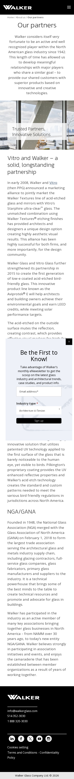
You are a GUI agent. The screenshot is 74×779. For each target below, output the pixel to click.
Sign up (38, 420)
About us (21, 17)
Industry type (27, 403)
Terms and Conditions (22, 753)
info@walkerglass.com (22, 711)
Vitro (53, 182)
